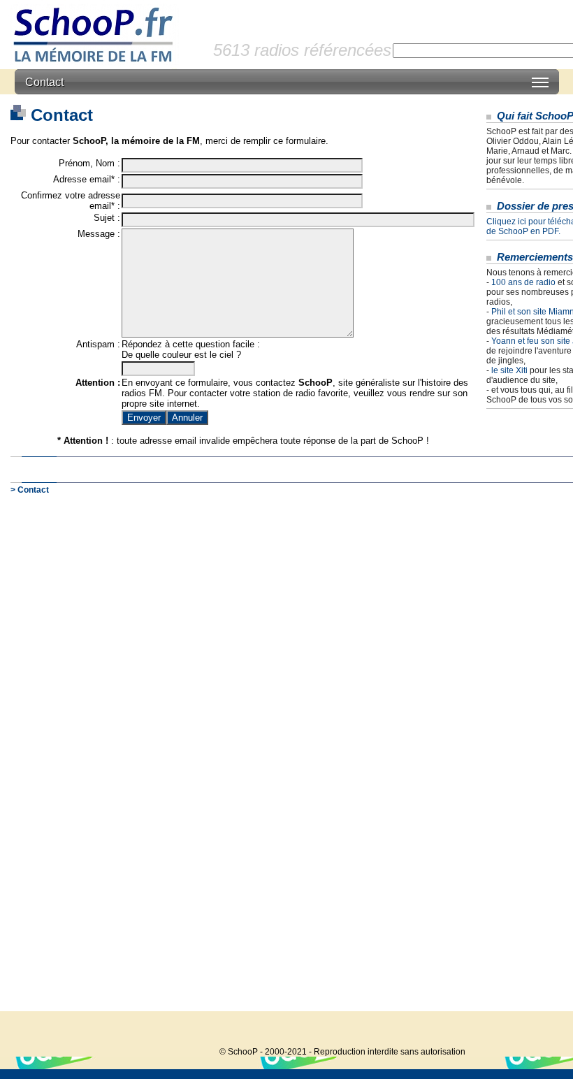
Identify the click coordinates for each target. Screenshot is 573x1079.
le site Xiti (509, 370)
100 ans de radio (523, 282)
